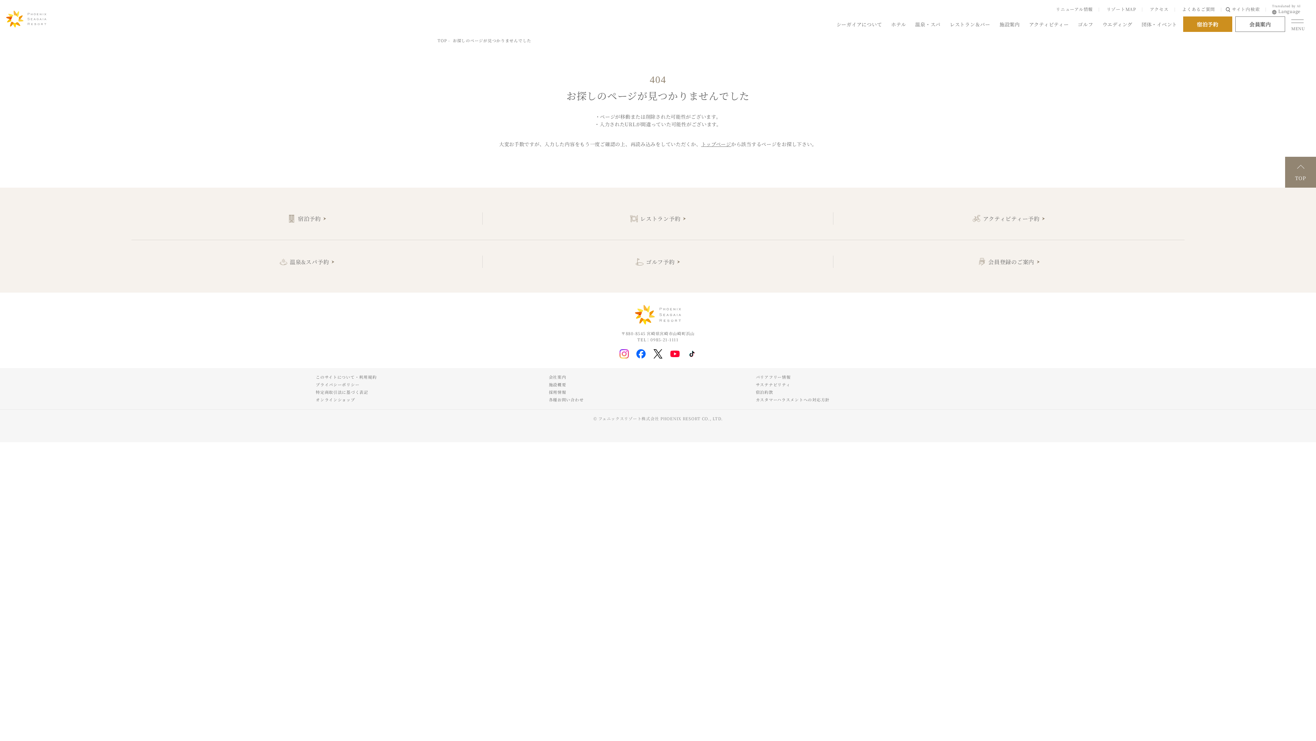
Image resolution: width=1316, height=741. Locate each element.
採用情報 (557, 392)
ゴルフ (1085, 23)
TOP (442, 40)
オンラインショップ (335, 399)
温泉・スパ (927, 23)
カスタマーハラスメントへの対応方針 (793, 399)
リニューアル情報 (1074, 9)
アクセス (1159, 9)
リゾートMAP (1121, 9)
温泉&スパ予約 (309, 262)
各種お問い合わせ (566, 399)
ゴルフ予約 (660, 262)
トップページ (716, 144)
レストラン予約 (660, 218)
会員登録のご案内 (1011, 262)
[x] (658, 354)
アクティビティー (1049, 23)
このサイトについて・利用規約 (346, 377)
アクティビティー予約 (1011, 218)
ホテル (898, 23)
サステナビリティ (773, 384)
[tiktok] (692, 354)
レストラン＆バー (970, 23)
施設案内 (1010, 23)
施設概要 (557, 384)
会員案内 (1260, 24)
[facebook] (641, 353)
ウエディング (1117, 23)
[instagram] (624, 353)
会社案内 (557, 377)
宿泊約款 (764, 392)
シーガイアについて (859, 23)
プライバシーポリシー (337, 384)
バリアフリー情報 (773, 377)
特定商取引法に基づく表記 (342, 392)
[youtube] (675, 354)
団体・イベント (1159, 23)
